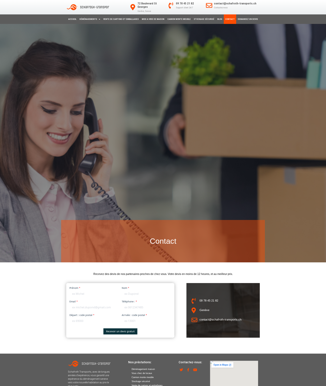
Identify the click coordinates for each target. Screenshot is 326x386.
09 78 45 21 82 (185, 3)
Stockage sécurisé (204, 19)
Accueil (72, 19)
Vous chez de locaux (142, 373)
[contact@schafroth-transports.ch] (209, 5)
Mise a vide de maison (153, 19)
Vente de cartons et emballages (121, 19)
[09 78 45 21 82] (171, 5)
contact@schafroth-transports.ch (235, 3)
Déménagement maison (143, 369)
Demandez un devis (248, 19)
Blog (219, 19)
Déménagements (88, 19)
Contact (230, 19)
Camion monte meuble (179, 19)
